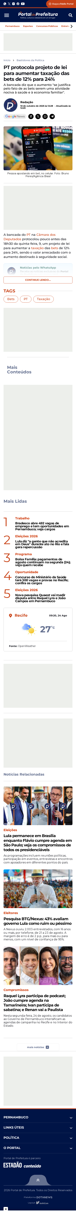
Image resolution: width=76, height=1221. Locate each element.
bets (54, 248)
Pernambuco (12, 26)
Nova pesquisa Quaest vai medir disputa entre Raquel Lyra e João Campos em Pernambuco (40, 598)
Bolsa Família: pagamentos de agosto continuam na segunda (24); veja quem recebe (42, 562)
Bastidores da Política (30, 60)
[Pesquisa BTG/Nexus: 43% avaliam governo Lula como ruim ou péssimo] (38, 888)
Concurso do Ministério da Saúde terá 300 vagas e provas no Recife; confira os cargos (41, 580)
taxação (37, 248)
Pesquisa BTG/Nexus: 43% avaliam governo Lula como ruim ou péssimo (37, 921)
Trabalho (22, 518)
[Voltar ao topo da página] (38, 1180)
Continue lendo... (38, 279)
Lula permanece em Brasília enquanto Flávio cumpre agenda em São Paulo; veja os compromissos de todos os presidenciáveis (38, 843)
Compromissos (16, 990)
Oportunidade (26, 572)
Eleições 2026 (26, 536)
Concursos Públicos (47, 26)
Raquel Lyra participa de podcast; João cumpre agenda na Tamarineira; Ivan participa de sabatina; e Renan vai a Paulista (35, 1003)
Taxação (43, 299)
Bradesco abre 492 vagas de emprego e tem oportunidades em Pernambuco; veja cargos (42, 526)
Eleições (10, 830)
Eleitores (11, 913)
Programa (23, 554)
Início (7, 60)
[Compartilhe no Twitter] (38, 116)
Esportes (28, 26)
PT (29, 235)
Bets (10, 299)
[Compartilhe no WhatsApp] (45, 116)
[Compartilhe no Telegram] (52, 116)
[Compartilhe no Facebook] (31, 116)
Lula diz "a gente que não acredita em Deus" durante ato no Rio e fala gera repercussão (42, 544)
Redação (26, 102)
